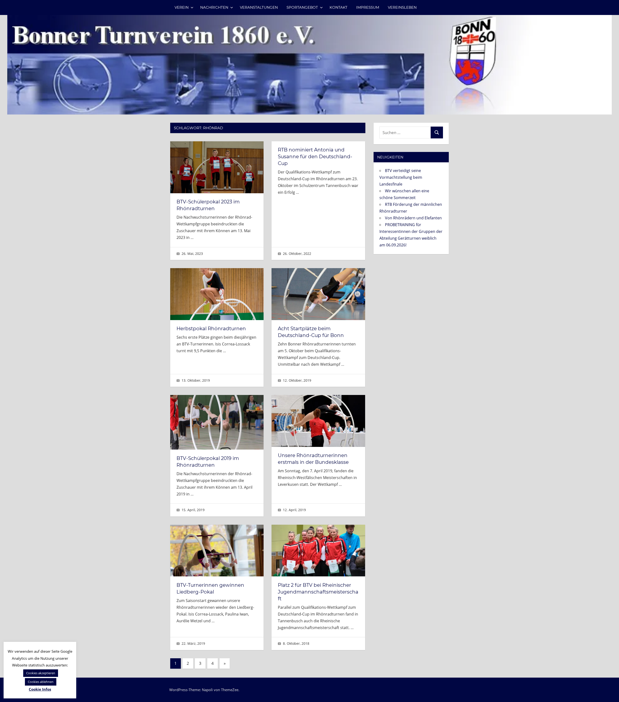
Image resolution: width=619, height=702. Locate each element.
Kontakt (338, 7)
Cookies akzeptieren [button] (40, 673)
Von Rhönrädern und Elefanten (413, 218)
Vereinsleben (402, 7)
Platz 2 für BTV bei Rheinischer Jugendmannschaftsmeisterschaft (318, 592)
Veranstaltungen (259, 7)
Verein (182, 7)
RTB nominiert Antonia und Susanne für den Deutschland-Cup (315, 156)
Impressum (367, 7)
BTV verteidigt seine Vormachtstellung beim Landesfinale (400, 177)
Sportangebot (302, 7)
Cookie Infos (40, 689)
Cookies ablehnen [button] (40, 682)
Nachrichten (214, 7)
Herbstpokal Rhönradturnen (211, 328)
